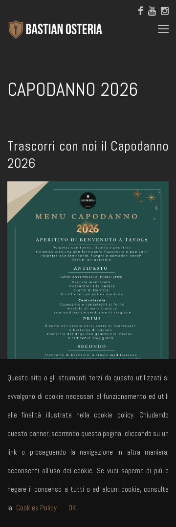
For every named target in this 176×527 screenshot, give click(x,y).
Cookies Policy (36, 507)
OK (72, 507)
